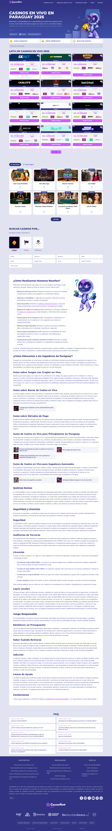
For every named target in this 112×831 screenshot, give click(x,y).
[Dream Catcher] (68, 179)
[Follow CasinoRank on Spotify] (97, 798)
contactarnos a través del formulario (57, 699)
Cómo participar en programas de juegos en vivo (23, 778)
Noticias (100, 2)
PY (11, 798)
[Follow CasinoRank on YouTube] (93, 798)
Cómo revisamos (92, 768)
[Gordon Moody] (53, 814)
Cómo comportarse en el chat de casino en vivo (24, 774)
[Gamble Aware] (75, 814)
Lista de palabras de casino (60, 765)
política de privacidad (57, 828)
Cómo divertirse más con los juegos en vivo (23, 768)
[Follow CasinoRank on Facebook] (81, 798)
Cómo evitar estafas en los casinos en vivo (24, 771)
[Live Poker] (91, 179)
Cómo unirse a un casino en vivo (24, 765)
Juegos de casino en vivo (64, 2)
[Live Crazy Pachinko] (20, 179)
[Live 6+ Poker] (91, 203)
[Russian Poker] (20, 203)
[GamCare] (39, 814)
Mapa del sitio (83, 828)
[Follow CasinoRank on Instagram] (85, 798)
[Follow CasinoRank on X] (89, 798)
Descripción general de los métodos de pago (59, 772)
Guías (92, 2)
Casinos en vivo (48, 2)
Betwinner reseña (56, 75)
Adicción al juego (60, 776)
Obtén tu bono (24, 72)
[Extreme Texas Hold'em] (44, 203)
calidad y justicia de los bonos (48, 304)
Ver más (55, 152)
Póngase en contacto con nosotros (89, 775)
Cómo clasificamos (92, 771)
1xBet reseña (24, 75)
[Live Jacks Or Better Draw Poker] (68, 203)
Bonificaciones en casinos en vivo (60, 768)
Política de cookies (30, 828)
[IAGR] (19, 814)
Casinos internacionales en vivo (60, 779)
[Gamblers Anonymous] (27, 814)
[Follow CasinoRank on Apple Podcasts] (101, 798)
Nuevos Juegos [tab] (29, 164)
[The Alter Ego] (44, 179)
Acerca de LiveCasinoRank (92, 765)
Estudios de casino (81, 2)
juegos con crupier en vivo (27, 312)
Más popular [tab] (16, 164)
